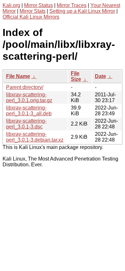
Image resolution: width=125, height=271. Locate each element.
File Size (76, 76)
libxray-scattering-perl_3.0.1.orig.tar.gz (29, 97)
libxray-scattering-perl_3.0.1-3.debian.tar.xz (34, 137)
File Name (18, 76)
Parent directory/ (24, 87)
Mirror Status (38, 5)
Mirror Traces (72, 5)
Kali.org (11, 5)
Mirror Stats (33, 11)
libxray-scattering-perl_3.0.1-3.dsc (26, 123)
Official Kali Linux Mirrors (31, 17)
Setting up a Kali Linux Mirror (82, 11)
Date (100, 76)
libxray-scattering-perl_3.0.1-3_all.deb (29, 110)
